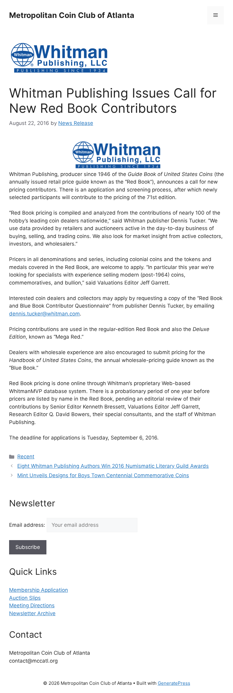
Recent (25, 456)
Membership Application (38, 590)
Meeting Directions (32, 605)
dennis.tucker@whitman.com (44, 314)
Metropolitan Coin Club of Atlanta (71, 15)
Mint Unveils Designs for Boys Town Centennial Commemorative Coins (103, 475)
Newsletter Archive (32, 613)
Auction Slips (25, 598)
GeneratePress (174, 683)
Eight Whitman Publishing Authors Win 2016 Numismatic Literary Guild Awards (113, 466)
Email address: (28, 525)
